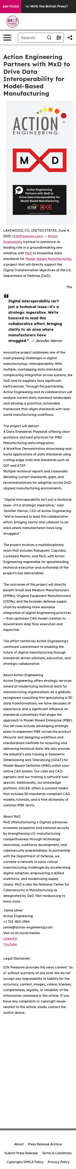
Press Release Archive (45, 1144)
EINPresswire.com (27, 236)
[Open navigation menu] (7, 38)
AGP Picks (10, 6)
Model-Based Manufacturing (48, 259)
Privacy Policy (59, 1162)
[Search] (49, 37)
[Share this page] (70, 38)
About (19, 1144)
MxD (28, 253)
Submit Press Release (21, 1153)
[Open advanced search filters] (59, 37)
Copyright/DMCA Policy (25, 1162)
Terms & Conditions (57, 1153)
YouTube (10, 944)
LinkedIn (10, 939)
